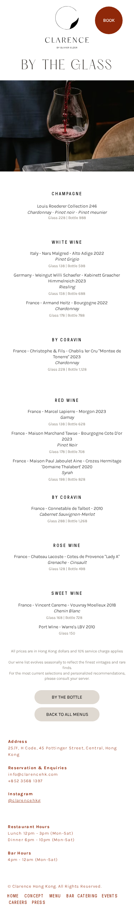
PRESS (39, 902)
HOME (13, 896)
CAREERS (18, 902)
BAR (70, 896)
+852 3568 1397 (25, 780)
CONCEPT (34, 896)
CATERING (87, 896)
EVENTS (110, 896)
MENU (55, 896)
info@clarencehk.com (33, 774)
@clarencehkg (24, 800)
